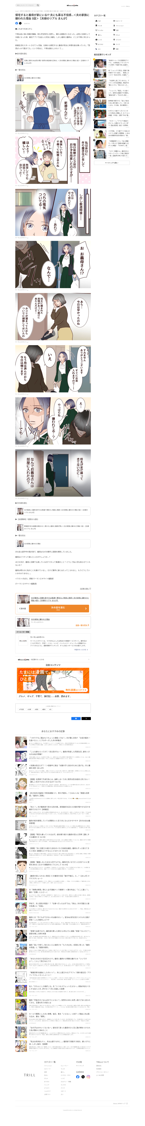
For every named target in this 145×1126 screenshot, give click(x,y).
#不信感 (21, 713)
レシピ (63, 1082)
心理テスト (47, 1098)
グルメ (46, 1082)
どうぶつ (46, 1091)
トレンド (46, 1088)
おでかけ (46, 1085)
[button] (38, 5)
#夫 (50, 713)
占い (62, 1098)
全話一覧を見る (82, 625)
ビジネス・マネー (66, 1078)
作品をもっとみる (80, 649)
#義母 (43, 713)
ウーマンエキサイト (21, 133)
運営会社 (98, 1069)
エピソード (47, 1072)
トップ (16, 11)
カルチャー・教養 (66, 1085)
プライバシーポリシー (102, 1075)
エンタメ (63, 1088)
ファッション (48, 1069)
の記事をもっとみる (37, 659)
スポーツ (63, 1094)
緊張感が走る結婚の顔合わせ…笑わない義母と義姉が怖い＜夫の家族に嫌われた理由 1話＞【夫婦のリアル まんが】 (53, 526)
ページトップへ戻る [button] (111, 163)
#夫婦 (29, 713)
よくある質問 (100, 1078)
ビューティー (64, 1069)
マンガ (63, 1072)
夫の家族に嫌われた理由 (25, 75)
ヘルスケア (47, 1094)
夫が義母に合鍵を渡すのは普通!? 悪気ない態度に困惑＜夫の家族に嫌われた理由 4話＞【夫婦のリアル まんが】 (53, 510)
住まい (46, 1078)
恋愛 (45, 1075)
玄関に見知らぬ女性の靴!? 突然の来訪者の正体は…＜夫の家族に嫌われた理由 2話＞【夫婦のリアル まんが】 (53, 60)
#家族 (36, 713)
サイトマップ (80, 1069)
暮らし (63, 1075)
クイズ (63, 1091)
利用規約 (98, 1072)
